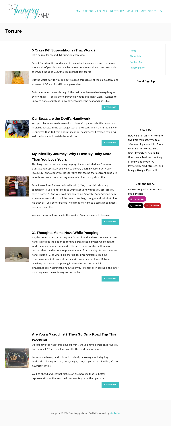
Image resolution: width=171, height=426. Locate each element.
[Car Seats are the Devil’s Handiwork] (17, 130)
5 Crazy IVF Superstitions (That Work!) (63, 50)
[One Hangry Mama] (29, 11)
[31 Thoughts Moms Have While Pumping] (17, 256)
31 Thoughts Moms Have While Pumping (65, 233)
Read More (111, 108)
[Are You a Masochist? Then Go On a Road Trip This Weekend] (17, 359)
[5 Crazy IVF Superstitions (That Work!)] (17, 78)
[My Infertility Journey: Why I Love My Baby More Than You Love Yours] (17, 187)
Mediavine (115, 413)
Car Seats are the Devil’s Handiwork (61, 119)
